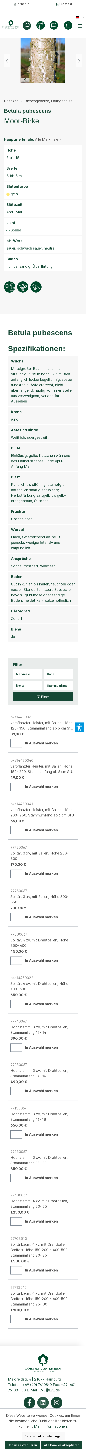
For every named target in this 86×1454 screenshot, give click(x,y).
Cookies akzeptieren (22, 1445)
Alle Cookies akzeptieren (61, 1445)
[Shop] (54, 25)
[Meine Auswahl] (68, 25)
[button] (79, 727)
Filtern (45, 696)
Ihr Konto (22, 4)
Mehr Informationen (50, 1426)
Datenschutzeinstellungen (43, 1436)
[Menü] (80, 26)
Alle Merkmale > (48, 139)
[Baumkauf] (40, 25)
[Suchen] (27, 25)
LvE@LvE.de (49, 1390)
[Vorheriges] (7, 60)
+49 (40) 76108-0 (37, 1385)
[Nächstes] (79, 60)
